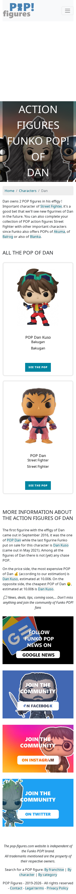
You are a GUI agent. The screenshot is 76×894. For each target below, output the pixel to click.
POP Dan (14, 540)
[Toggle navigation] (67, 11)
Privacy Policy (57, 888)
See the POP (38, 367)
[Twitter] (38, 802)
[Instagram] (38, 748)
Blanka (35, 236)
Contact (16, 888)
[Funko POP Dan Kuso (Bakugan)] (38, 297)
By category (47, 874)
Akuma (59, 231)
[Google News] (38, 640)
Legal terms (34, 888)
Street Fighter (51, 206)
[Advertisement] (38, 61)
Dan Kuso (61, 545)
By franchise (54, 869)
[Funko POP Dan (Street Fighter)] (38, 415)
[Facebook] (38, 694)
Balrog (8, 236)
